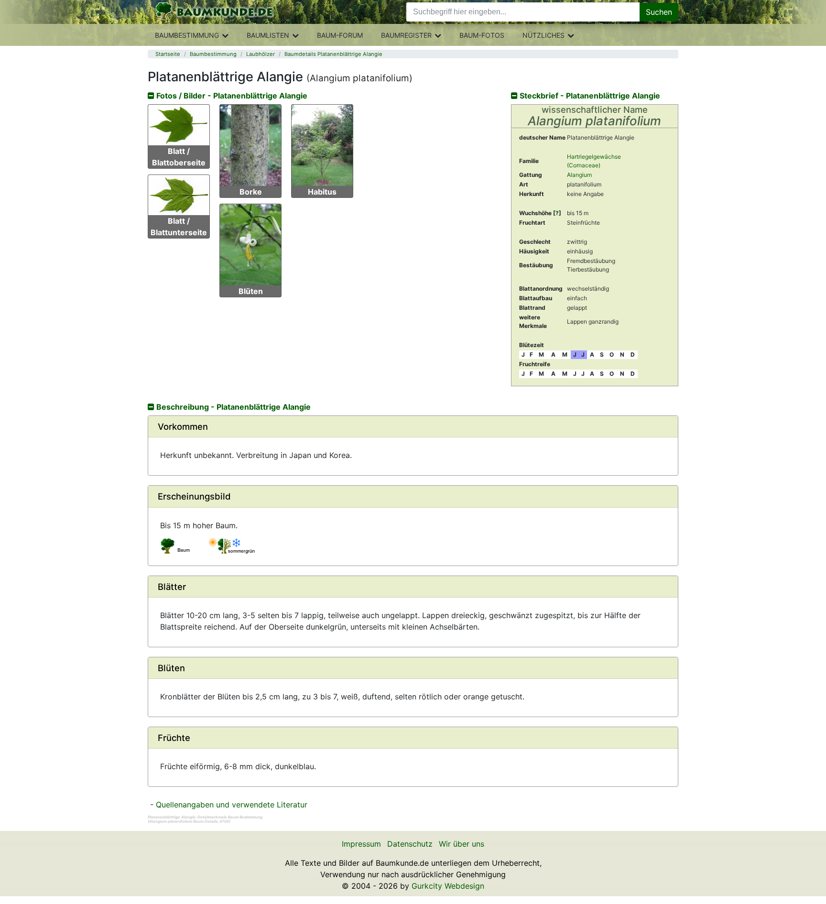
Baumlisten (268, 35)
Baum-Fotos (481, 35)
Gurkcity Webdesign (448, 886)
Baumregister (406, 35)
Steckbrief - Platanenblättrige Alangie (589, 95)
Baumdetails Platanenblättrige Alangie (333, 54)
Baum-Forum (340, 35)
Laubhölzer (260, 54)
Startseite (167, 54)
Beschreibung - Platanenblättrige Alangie (232, 407)
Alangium (579, 174)
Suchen (659, 12)
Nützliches (543, 35)
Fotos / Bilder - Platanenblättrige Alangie (230, 95)
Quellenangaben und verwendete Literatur (231, 804)
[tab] (413, 426)
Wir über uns (461, 844)
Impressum (361, 844)
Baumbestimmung (187, 35)
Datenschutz (410, 844)
